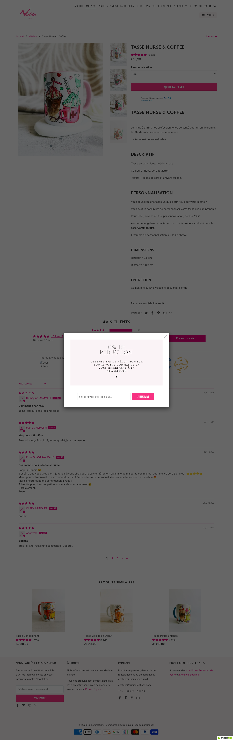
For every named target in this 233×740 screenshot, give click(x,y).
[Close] (166, 336)
